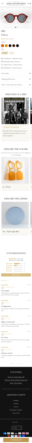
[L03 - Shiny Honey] (6, 45)
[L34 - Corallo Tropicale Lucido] (2, 45)
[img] (4, 285)
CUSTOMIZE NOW (16, 440)
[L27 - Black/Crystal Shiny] (17, 45)
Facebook (16, 403)
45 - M (4, 53)
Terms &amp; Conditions (16, 410)
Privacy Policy (16, 413)
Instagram (16, 400)
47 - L (11, 53)
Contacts (16, 406)
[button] (2, 3)
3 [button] (16, 363)
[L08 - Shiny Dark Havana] (10, 45)
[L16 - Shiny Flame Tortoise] (13, 45)
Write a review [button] (16, 275)
